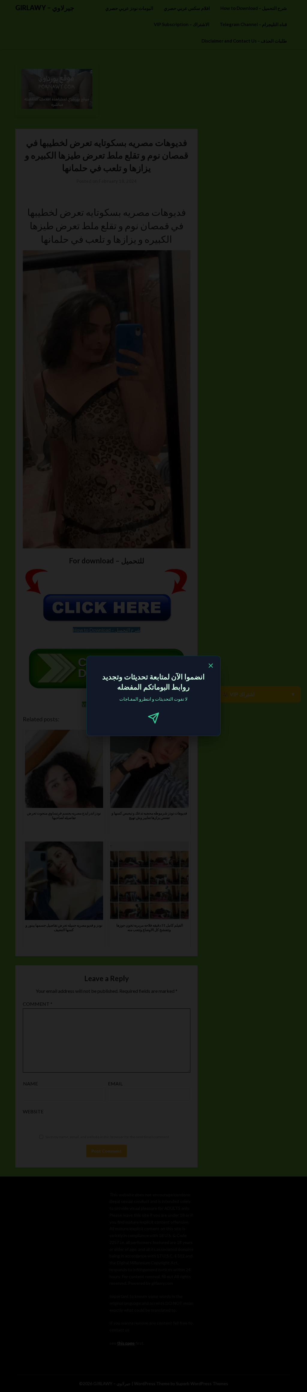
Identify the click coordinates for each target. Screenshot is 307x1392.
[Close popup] (211, 666)
